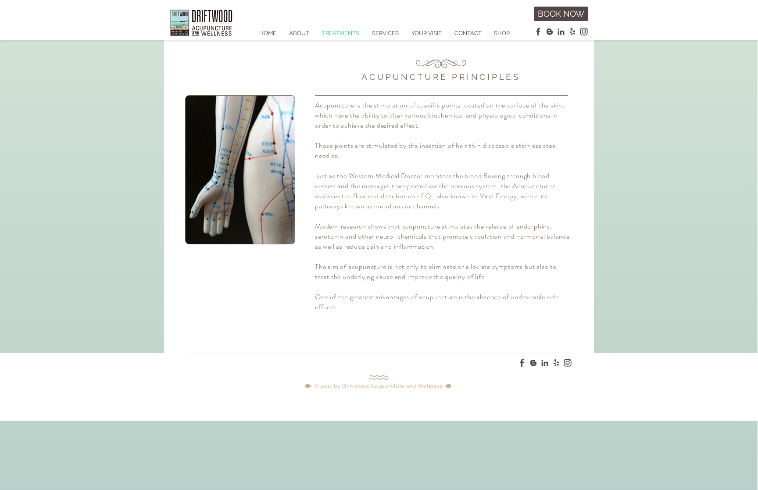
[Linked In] (561, 31)
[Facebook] (538, 31)
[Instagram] (583, 31)
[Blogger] (549, 31)
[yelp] (572, 31)
